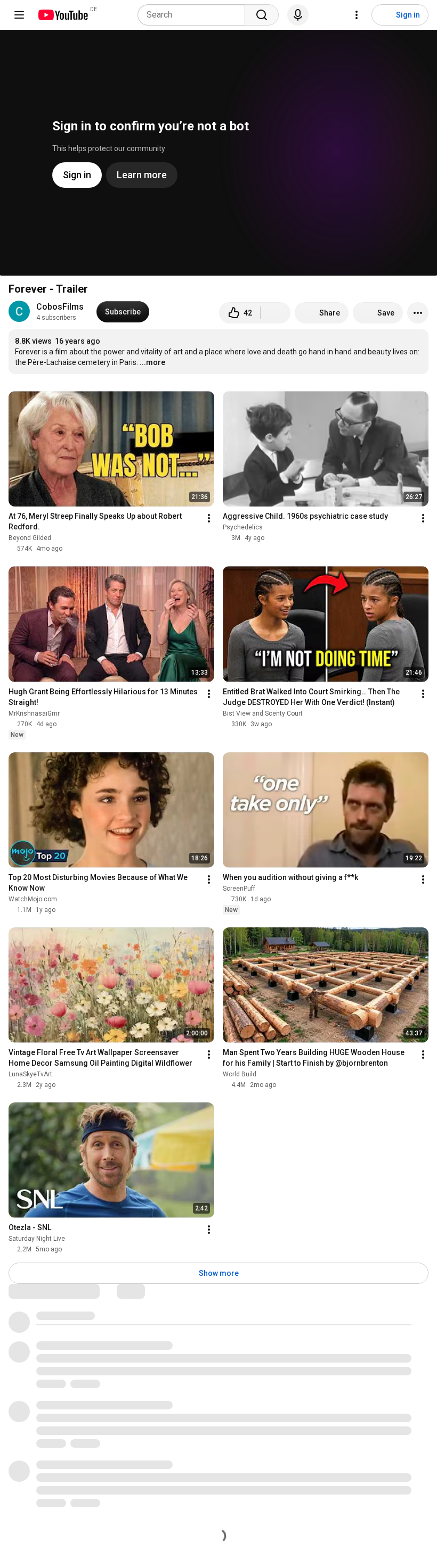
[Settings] (356, 15)
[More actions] (417, 312)
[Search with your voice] (298, 15)
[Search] (262, 15)
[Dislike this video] (275, 312)
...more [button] (152, 362)
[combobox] (194, 15)
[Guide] (19, 15)
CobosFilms (60, 307)
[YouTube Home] (62, 15)
